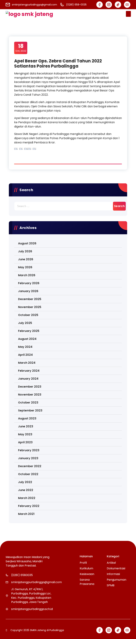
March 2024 (26, 363)
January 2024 (28, 379)
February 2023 (28, 450)
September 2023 (30, 410)
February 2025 (28, 331)
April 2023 (25, 442)
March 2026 (26, 275)
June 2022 (25, 490)
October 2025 (28, 315)
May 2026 (25, 267)
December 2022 (29, 466)
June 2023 (25, 426)
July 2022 (25, 482)
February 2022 (28, 506)
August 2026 (27, 243)
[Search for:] (68, 206)
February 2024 (28, 371)
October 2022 (28, 474)
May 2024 (25, 347)
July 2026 (25, 251)
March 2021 (26, 514)
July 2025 (25, 323)
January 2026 (28, 291)
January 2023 (28, 458)
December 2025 (29, 299)
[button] (128, 14)
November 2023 (29, 395)
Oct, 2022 (20, 48)
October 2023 (28, 402)
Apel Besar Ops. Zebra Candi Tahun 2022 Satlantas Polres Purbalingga (58, 63)
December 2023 (29, 387)
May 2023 (25, 434)
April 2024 (25, 355)
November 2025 (29, 307)
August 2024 (27, 339)
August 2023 (27, 418)
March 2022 (26, 498)
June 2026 (25, 259)
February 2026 (28, 283)
